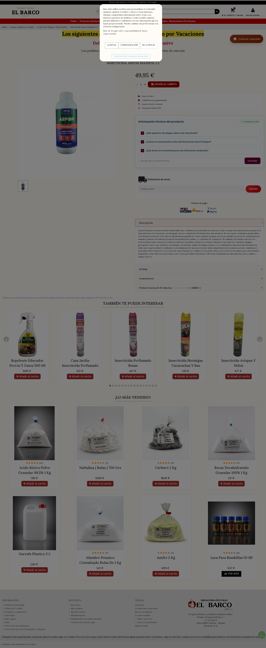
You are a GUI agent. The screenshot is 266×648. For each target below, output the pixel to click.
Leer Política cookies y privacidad (131, 56)
